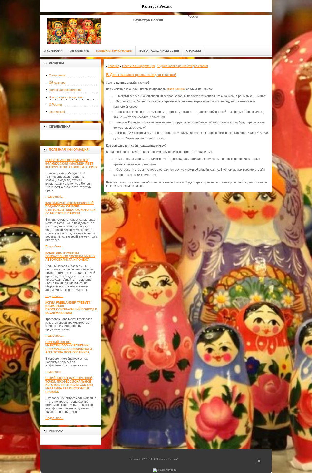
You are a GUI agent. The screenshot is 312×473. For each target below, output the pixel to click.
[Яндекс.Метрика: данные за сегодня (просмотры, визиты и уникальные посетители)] (164, 470)
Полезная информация (65, 90)
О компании (57, 75)
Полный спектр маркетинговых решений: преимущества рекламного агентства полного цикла (68, 347)
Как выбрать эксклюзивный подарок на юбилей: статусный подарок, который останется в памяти (70, 208)
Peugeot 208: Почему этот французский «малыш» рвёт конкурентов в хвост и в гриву (71, 163)
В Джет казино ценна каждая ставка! (141, 75)
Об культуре (57, 82)
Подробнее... (54, 196)
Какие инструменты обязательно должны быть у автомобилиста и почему (70, 256)
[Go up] (259, 462)
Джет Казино (176, 89)
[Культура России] (74, 29)
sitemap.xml (57, 112)
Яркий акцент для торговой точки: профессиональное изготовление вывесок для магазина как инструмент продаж (69, 385)
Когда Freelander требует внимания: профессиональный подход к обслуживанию (71, 308)
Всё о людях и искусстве (66, 97)
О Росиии (55, 104)
